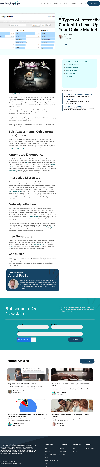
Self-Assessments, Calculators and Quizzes (78, 62)
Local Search (76, 106)
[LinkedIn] (65, 45)
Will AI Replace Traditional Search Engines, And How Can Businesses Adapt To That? (79, 108)
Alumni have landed (33, 216)
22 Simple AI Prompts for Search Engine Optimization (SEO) (76, 102)
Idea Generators (70, 73)
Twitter (52, 286)
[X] (63, 45)
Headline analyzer (14, 170)
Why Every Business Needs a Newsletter (76, 96)
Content (62, 16)
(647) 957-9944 (16, 463)
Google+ (22, 288)
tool (27, 162)
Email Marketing (77, 94)
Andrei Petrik (18, 275)
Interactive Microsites (72, 67)
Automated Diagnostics (73, 64)
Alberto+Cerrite (18, 94)
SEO (72, 99)
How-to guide (13, 195)
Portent (11, 246)
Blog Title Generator (39, 244)
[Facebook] (60, 45)
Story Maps (49, 227)
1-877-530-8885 (10, 461)
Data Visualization (71, 70)
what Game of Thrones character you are (21, 149)
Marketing (88, 94)
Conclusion (69, 76)
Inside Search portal (15, 191)
